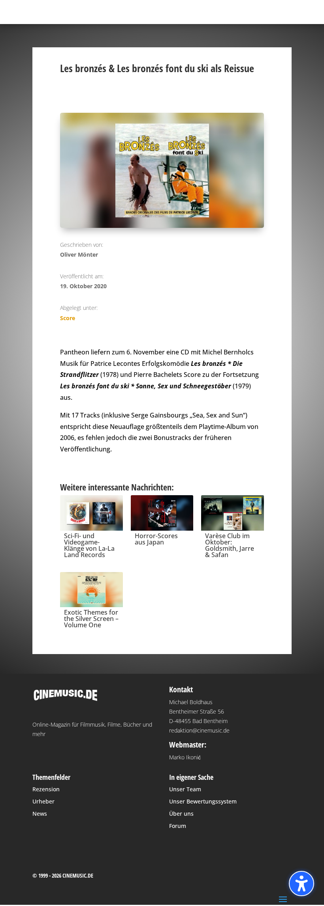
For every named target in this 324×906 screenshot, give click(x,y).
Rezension (46, 789)
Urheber (43, 801)
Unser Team (185, 789)
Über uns (181, 813)
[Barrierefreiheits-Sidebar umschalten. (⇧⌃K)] (301, 883)
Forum (177, 826)
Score (67, 318)
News (39, 813)
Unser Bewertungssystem (203, 801)
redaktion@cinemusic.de (199, 730)
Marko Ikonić (185, 757)
